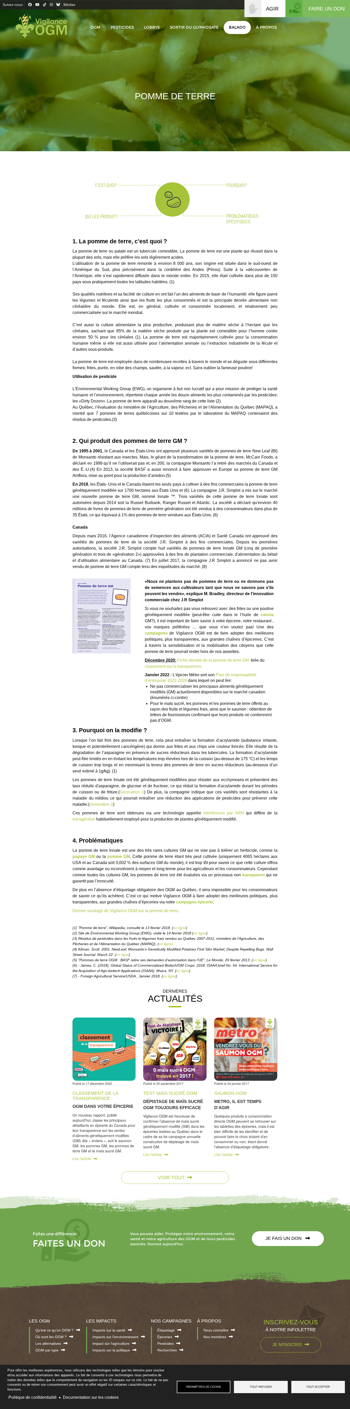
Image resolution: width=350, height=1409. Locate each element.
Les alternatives (48, 1343)
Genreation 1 (132, 792)
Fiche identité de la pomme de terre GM (213, 660)
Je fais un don (284, 1238)
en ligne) (166, 944)
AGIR (272, 9)
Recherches (167, 1350)
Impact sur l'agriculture (110, 1343)
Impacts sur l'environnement (115, 1337)
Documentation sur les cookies (91, 1397)
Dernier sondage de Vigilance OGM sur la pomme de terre (125, 911)
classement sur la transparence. (173, 666)
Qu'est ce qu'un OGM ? (54, 1330)
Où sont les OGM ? (51, 1337)
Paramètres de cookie (203, 1386)
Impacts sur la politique (111, 1350)
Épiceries (164, 1337)
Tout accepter (318, 1386)
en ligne (179, 928)
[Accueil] (44, 26)
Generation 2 (101, 804)
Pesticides (165, 1343)
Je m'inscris (287, 1344)
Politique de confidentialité (32, 1397)
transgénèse (84, 819)
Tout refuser (261, 1386)
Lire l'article (82, 1158)
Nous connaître (215, 1330)
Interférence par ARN (223, 813)
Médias (69, 5)
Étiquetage (166, 1330)
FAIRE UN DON (326, 9)
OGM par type (46, 1350)
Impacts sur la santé (108, 1330)
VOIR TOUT (171, 1177)
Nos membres (214, 1337)
